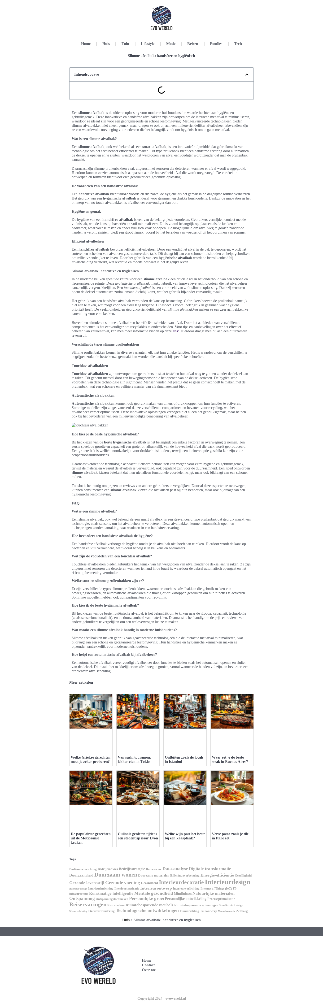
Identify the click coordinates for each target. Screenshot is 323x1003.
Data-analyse (175, 868)
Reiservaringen (87, 904)
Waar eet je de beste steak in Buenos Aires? (230, 759)
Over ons (149, 970)
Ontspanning (82, 898)
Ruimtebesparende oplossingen (196, 905)
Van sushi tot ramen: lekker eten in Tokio (134, 759)
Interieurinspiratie (126, 888)
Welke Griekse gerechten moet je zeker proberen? (90, 759)
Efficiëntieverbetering (185, 875)
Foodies (216, 44)
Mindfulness (183, 893)
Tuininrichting (189, 911)
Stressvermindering (101, 911)
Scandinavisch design (231, 905)
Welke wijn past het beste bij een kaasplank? (185, 836)
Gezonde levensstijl (86, 882)
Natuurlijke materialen (213, 893)
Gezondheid (149, 883)
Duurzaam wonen (115, 874)
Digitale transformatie (210, 868)
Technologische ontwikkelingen (147, 910)
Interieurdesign (227, 882)
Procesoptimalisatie (221, 899)
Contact (148, 965)
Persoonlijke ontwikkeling (185, 899)
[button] (247, 74)
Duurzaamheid (81, 875)
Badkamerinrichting (83, 869)
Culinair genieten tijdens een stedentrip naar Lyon (138, 836)
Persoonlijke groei (146, 898)
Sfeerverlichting (78, 911)
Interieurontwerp (156, 888)
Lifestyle (147, 44)
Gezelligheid (243, 875)
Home (86, 44)
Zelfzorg (242, 911)
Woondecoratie (226, 911)
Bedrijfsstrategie (132, 869)
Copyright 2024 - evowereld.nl (161, 998)
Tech (238, 44)
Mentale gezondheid (153, 893)
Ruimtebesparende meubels (149, 905)
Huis (106, 44)
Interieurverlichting (186, 888)
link (176, 331)
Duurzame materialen (153, 875)
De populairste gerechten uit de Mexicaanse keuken (91, 838)
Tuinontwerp (208, 911)
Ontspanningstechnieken (112, 899)
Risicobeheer (116, 905)
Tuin (125, 44)
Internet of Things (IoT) (216, 888)
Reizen (192, 44)
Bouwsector (154, 869)
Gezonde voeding (122, 882)
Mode (170, 44)
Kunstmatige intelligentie (111, 893)
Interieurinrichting (100, 888)
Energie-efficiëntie (217, 875)
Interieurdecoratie (181, 882)
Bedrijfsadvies (108, 869)
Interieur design (78, 888)
